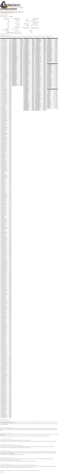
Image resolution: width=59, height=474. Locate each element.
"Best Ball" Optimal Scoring (35, 27)
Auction (31, 31)
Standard (31, 32)
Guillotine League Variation (35, 28)
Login (1, 15)
